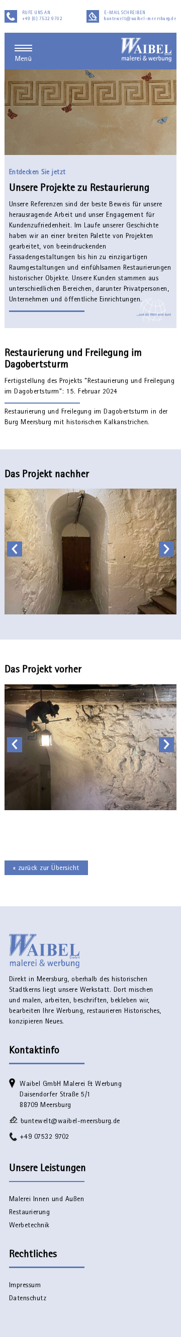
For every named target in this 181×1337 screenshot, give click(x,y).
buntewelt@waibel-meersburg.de (70, 1121)
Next (168, 549)
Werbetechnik (29, 1225)
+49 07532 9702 (44, 1137)
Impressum (25, 1285)
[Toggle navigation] (23, 48)
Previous (16, 549)
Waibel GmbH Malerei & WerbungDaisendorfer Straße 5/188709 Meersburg (71, 1095)
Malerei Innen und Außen (46, 1199)
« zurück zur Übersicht (46, 868)
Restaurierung (29, 1212)
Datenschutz (27, 1298)
